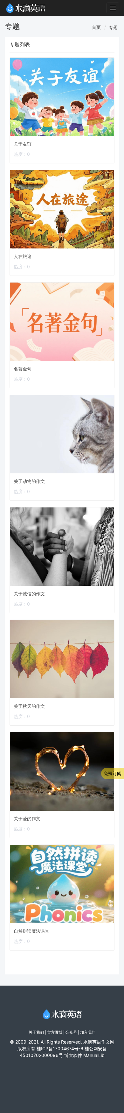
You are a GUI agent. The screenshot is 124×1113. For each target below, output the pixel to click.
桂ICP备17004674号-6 (60, 1048)
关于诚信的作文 (29, 593)
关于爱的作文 (27, 818)
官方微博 (54, 1032)
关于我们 (36, 1032)
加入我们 (87, 1032)
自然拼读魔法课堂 (31, 931)
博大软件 (73, 1055)
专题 (113, 27)
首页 (96, 27)
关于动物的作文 (29, 481)
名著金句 (22, 368)
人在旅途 (22, 256)
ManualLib (94, 1055)
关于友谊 (22, 144)
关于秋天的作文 (29, 706)
